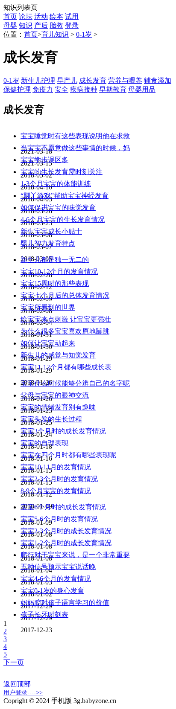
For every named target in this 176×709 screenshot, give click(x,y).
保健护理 (17, 89)
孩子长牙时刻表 (44, 614)
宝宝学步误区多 (44, 159)
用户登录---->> (23, 692)
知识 (25, 25)
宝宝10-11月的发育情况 (56, 467)
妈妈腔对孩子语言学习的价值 (65, 602)
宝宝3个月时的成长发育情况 (63, 431)
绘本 (56, 16)
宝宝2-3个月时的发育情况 (59, 478)
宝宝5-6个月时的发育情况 (59, 519)
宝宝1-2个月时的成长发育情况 (66, 542)
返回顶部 (17, 684)
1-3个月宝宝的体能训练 (56, 183)
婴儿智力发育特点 (48, 243)
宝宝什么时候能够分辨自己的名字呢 (75, 383)
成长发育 (92, 80)
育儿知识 (55, 34)
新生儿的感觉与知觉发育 (58, 355)
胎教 (56, 25)
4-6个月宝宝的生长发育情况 (63, 219)
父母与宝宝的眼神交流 (55, 395)
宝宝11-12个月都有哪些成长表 (66, 367)
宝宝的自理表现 (44, 443)
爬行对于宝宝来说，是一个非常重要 (75, 554)
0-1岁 (84, 34)
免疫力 (42, 89)
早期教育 (112, 89)
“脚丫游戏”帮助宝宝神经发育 (65, 195)
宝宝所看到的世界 (48, 307)
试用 (72, 16)
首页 (10, 16)
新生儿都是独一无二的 (55, 259)
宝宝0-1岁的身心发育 (52, 590)
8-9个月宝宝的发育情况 (56, 490)
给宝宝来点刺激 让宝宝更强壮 (66, 319)
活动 (41, 16)
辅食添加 (157, 80)
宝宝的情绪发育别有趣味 (58, 407)
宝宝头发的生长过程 (51, 419)
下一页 (13, 662)
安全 (61, 89)
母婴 (10, 25)
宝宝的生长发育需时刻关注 (62, 171)
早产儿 (67, 80)
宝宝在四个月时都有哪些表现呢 (68, 455)
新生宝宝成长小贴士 (51, 231)
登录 (72, 25)
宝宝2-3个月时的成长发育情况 (66, 531)
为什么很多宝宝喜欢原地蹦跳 (65, 331)
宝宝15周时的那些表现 (55, 283)
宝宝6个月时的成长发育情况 (63, 507)
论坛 (25, 16)
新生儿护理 (38, 80)
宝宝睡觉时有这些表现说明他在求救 (75, 135)
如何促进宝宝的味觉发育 (58, 207)
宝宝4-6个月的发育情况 (56, 578)
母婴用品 (141, 89)
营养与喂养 (125, 80)
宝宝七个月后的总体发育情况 (65, 295)
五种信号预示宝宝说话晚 (58, 566)
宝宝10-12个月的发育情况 (59, 271)
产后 (41, 25)
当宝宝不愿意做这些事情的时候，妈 (75, 147)
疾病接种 (83, 89)
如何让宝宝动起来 (48, 343)
